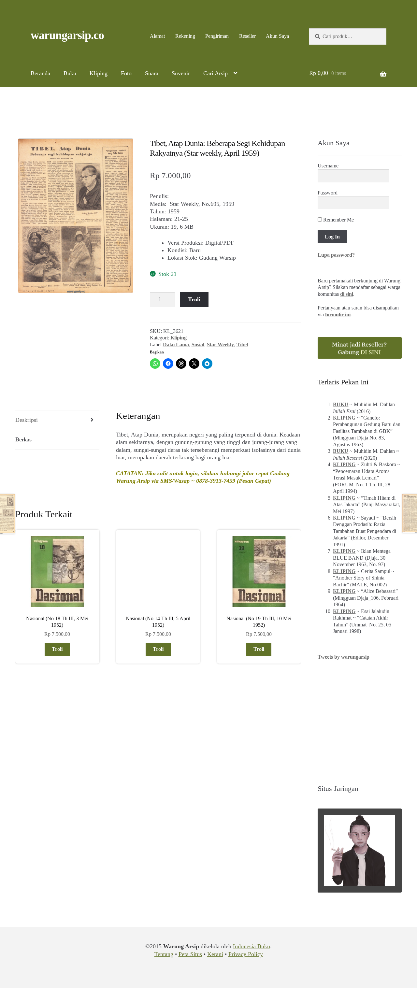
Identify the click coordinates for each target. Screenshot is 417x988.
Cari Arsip (215, 73)
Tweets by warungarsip (343, 657)
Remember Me (338, 219)
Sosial (198, 344)
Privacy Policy (245, 954)
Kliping (99, 73)
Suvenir (181, 73)
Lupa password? (336, 255)
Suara (151, 73)
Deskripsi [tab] (26, 420)
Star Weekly (220, 344)
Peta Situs (190, 954)
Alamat (157, 36)
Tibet (242, 344)
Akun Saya (277, 36)
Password (328, 192)
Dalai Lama (176, 344)
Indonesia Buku (251, 946)
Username (328, 165)
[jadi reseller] (360, 348)
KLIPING (344, 418)
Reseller (247, 36)
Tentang (163, 954)
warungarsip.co (67, 35)
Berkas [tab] (23, 439)
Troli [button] (57, 649)
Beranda (40, 73)
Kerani (215, 954)
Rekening (185, 36)
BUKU (340, 404)
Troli (194, 299)
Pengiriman (217, 36)
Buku (70, 73)
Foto (126, 73)
